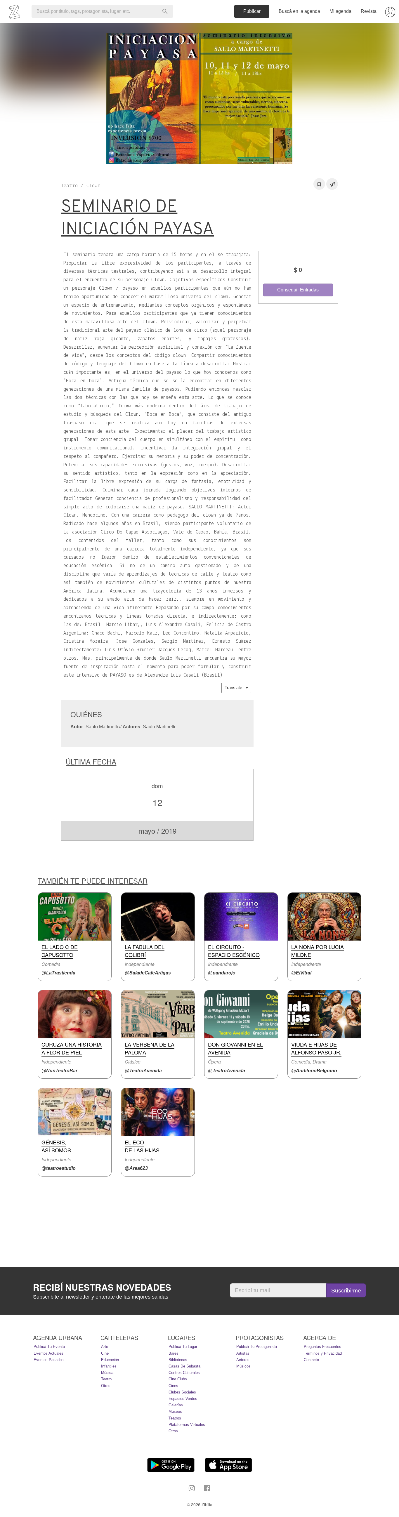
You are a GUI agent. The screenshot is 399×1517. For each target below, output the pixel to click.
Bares (173, 1353)
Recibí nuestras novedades (102, 1287)
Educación (110, 1360)
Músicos (243, 1366)
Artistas (242, 1353)
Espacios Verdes (183, 1398)
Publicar (252, 11)
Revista (369, 11)
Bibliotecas (178, 1360)
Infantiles (109, 1366)
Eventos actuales (48, 1353)
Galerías (176, 1405)
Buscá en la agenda (299, 11)
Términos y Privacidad (323, 1353)
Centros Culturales (184, 1372)
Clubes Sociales (182, 1392)
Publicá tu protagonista (256, 1346)
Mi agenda (340, 11)
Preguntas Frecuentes (322, 1346)
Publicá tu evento (49, 1346)
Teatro (106, 1379)
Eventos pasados (49, 1360)
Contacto (311, 1360)
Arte (104, 1346)
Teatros (175, 1418)
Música (107, 1372)
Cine (105, 1353)
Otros (105, 1386)
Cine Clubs (178, 1379)
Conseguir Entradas (298, 289)
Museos (175, 1411)
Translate (235, 687)
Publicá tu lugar (183, 1346)
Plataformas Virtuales (187, 1424)
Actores (242, 1360)
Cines (173, 1386)
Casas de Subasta (184, 1366)
